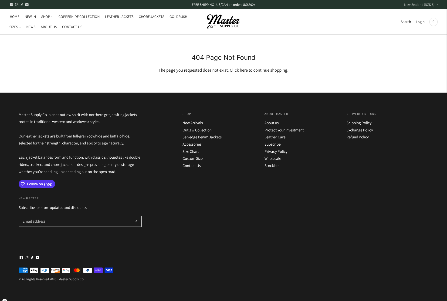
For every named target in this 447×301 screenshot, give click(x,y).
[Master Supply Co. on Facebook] (11, 4)
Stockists (271, 165)
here (244, 70)
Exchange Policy (359, 130)
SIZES (13, 26)
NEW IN (30, 16)
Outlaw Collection (197, 130)
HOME (14, 16)
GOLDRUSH (178, 16)
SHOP (45, 16)
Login (420, 21)
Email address (33, 216)
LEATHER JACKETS (119, 16)
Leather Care (274, 137)
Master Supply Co (71, 279)
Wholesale (272, 158)
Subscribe (272, 144)
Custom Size (193, 158)
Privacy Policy (276, 151)
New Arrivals (193, 122)
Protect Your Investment (284, 130)
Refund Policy (357, 137)
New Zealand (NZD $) (419, 4)
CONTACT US (72, 26)
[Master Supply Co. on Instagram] (16, 4)
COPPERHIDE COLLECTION (79, 16)
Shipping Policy (359, 122)
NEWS (30, 26)
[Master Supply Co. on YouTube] (27, 4)
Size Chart (191, 151)
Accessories (192, 144)
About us (271, 122)
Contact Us (192, 165)
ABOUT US (49, 26)
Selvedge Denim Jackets (202, 137)
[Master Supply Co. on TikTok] (22, 4)
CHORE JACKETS (151, 16)
